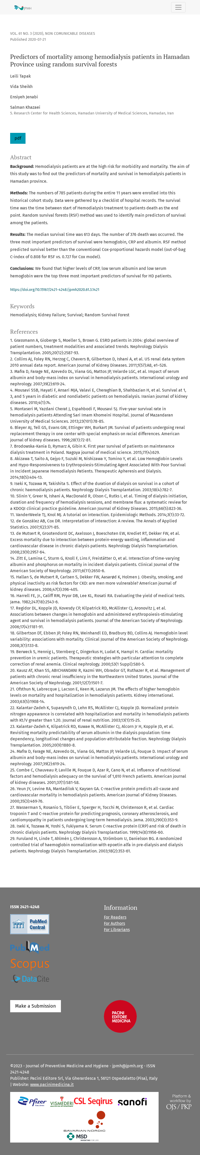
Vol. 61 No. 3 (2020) (26, 33)
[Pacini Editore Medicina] (120, 1016)
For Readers (115, 917)
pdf (18, 138)
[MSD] (83, 1136)
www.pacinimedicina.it (52, 1084)
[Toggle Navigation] (178, 7)
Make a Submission (35, 1006)
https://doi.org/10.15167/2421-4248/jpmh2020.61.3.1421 (54, 290)
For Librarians (117, 929)
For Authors (114, 923)
